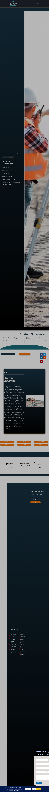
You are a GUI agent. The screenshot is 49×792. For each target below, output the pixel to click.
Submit (39, 782)
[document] (24, 396)
